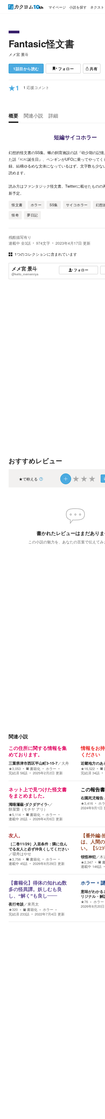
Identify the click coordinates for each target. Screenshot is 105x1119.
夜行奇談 (16, 904)
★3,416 (87, 803)
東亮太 (33, 904)
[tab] (15, 117)
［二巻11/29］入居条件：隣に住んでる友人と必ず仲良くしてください (39, 846)
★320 (13, 909)
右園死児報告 (92, 797)
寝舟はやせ (21, 853)
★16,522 (88, 769)
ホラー (51, 768)
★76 (84, 902)
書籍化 (35, 769)
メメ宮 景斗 (19, 54)
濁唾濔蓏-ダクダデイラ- (29, 804)
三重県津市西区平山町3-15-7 (33, 763)
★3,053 (15, 769)
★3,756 (15, 859)
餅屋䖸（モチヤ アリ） (28, 809)
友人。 (16, 835)
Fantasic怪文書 (41, 43)
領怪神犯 (88, 856)
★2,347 (87, 862)
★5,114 (15, 814)
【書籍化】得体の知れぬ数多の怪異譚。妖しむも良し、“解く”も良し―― (38, 889)
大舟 (65, 763)
